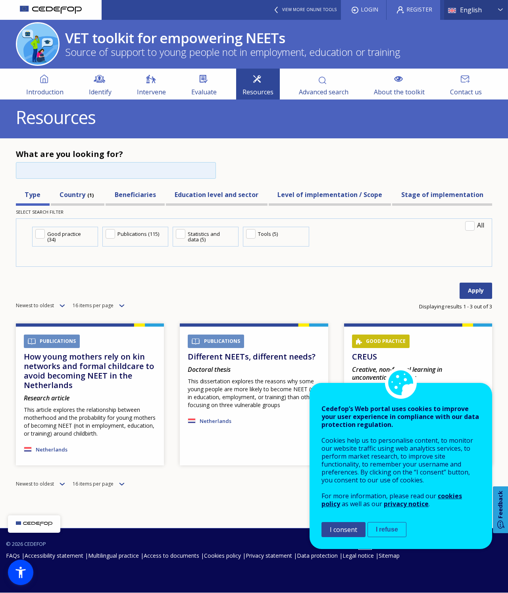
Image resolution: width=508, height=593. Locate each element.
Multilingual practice (113, 555)
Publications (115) (138, 233)
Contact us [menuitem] (466, 92)
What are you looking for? (69, 154)
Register (419, 9)
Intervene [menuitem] (151, 92)
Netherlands (51, 449)
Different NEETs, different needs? (252, 356)
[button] (20, 572)
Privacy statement (269, 555)
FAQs (13, 555)
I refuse (387, 529)
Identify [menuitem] (100, 92)
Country (72, 194)
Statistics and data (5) (204, 236)
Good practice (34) (64, 236)
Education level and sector (216, 194)
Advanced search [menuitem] (323, 92)
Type (32, 194)
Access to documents (171, 555)
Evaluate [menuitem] (204, 92)
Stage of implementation (442, 194)
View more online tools (309, 9)
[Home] (51, 10)
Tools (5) (268, 233)
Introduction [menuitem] (45, 92)
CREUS (364, 356)
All (480, 225)
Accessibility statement (54, 555)
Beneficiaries (135, 194)
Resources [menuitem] (257, 92)
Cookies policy (222, 555)
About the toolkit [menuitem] (399, 92)
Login (369, 9)
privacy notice (406, 503)
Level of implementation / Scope (329, 194)
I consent (343, 529)
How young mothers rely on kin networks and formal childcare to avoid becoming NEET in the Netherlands (89, 370)
